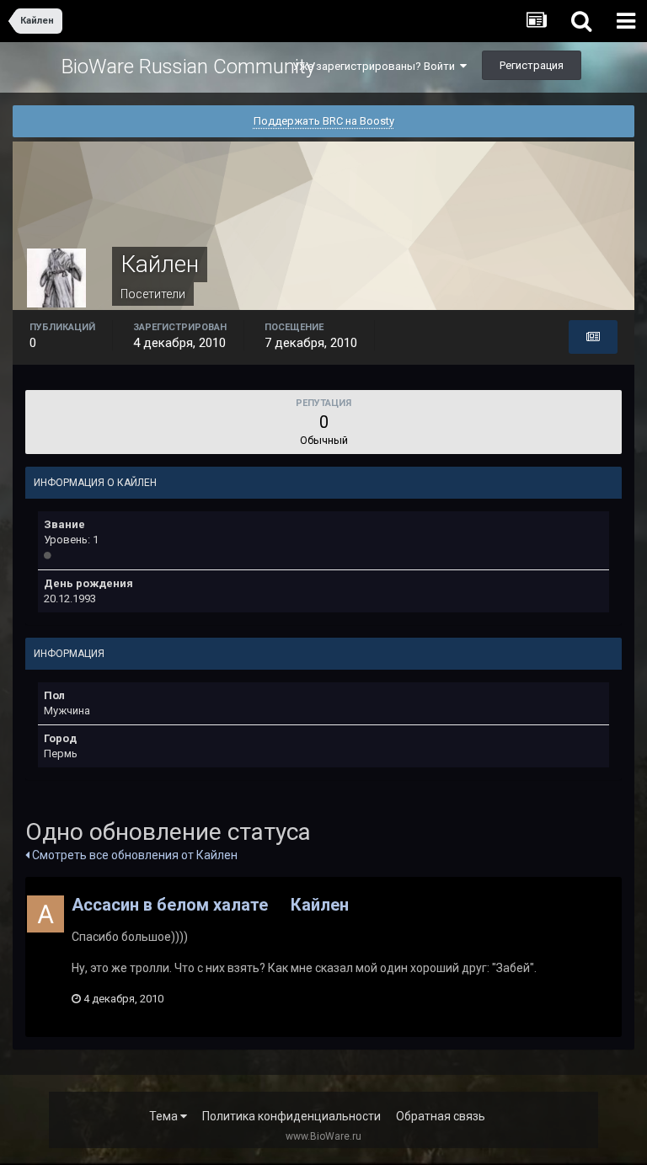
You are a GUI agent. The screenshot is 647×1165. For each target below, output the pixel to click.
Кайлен (320, 905)
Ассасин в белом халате (170, 905)
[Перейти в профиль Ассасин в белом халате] (45, 914)
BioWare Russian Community (188, 66)
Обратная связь (440, 1116)
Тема (164, 1116)
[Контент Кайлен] (593, 337)
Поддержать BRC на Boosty (324, 121)
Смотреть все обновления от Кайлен (133, 855)
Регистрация (532, 65)
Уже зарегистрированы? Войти (376, 66)
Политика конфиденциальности (291, 1116)
